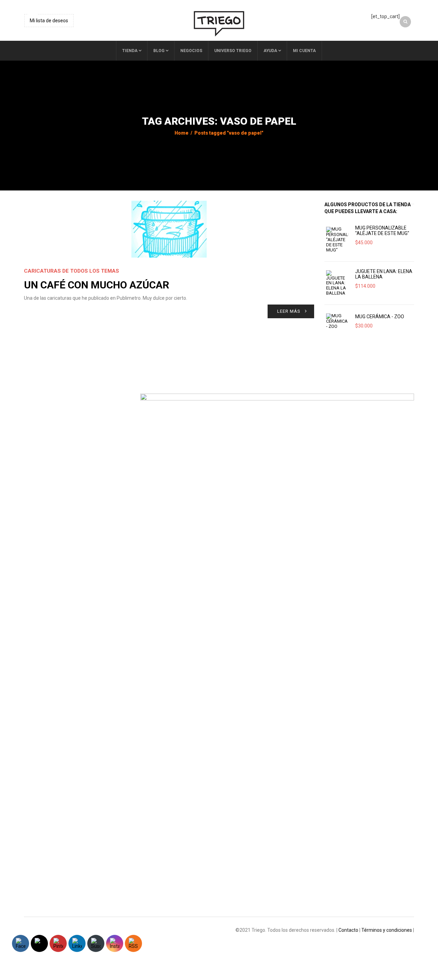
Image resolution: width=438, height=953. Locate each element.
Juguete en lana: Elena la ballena (383, 274)
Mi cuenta (304, 50)
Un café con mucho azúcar (96, 285)
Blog (159, 50)
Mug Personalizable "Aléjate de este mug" (382, 230)
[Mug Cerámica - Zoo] (337, 321)
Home (182, 133)
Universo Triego (233, 50)
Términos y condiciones (386, 930)
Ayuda (270, 50)
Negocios (191, 50)
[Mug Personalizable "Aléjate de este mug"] (337, 239)
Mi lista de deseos (49, 20)
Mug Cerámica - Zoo (379, 316)
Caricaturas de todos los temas (71, 271)
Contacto (348, 930)
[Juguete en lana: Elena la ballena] (337, 283)
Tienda (130, 50)
